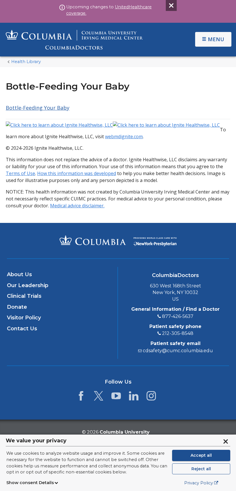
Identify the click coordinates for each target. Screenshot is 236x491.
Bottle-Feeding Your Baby (37, 107)
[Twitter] (98, 397)
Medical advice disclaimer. (77, 205)
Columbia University (125, 432)
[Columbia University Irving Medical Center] (93, 240)
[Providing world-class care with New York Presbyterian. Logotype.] (155, 240)
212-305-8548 (177, 333)
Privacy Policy (198, 483)
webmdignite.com (124, 136)
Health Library (26, 61)
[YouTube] (116, 397)
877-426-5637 (177, 316)
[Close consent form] (225, 441)
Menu (216, 39)
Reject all (201, 468)
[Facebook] (81, 397)
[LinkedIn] (133, 397)
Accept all (201, 455)
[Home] (74, 40)
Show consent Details (30, 482)
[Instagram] (151, 397)
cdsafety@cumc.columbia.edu (178, 350)
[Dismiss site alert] (171, 5)
